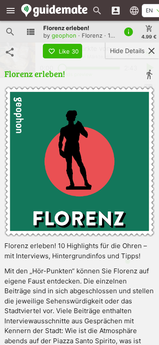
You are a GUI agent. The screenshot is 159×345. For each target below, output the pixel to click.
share (9, 52)
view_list (30, 32)
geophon (64, 35)
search (10, 32)
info (128, 32)
